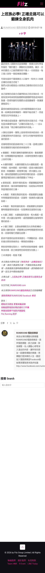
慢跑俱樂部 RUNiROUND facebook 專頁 (18, 295)
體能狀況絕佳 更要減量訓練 (13, 304)
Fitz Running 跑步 (9, 314)
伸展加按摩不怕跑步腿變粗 (13, 311)
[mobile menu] (42, 4)
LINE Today (33, 564)
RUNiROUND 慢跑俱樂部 (15, 27)
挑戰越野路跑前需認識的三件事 (15, 307)
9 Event (22, 564)
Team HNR (12, 564)
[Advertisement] (22, 414)
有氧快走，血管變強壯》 (32, 262)
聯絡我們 (12, 560)
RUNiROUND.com (18, 285)
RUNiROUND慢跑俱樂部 (19, 290)
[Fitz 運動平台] (22, 4)
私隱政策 (32, 560)
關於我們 (22, 560)
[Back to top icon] (22, 547)
